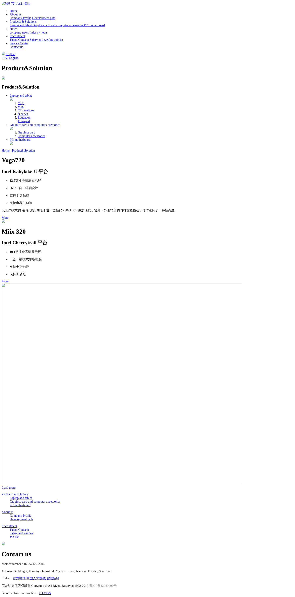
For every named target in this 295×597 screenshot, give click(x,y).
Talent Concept (19, 39)
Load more (8, 487)
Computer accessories (31, 136)
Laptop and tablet (21, 25)
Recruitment (17, 36)
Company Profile (20, 18)
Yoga (21, 103)
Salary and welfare (41, 39)
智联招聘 (53, 578)
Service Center (19, 43)
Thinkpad (24, 121)
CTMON (45, 593)
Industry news (38, 32)
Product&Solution (23, 150)
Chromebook (26, 110)
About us (15, 14)
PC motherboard (94, 25)
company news (20, 32)
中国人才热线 (36, 578)
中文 (5, 58)
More (5, 217)
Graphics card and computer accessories (58, 25)
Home (13, 10)
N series (23, 114)
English (10, 54)
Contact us (16, 47)
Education (24, 117)
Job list (58, 39)
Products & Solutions (23, 21)
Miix (21, 106)
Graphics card (26, 132)
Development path (43, 18)
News (13, 29)
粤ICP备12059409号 (103, 585)
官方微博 (19, 578)
